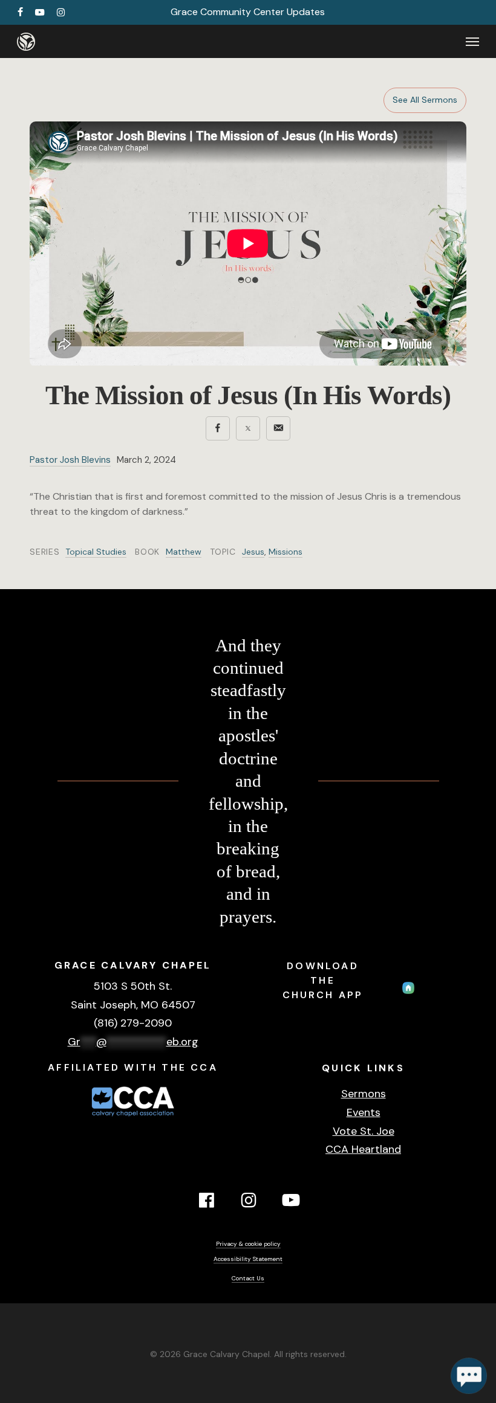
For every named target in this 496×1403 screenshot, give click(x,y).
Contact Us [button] (248, 1278)
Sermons (363, 1093)
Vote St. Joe (363, 1131)
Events (363, 1112)
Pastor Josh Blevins (70, 460)
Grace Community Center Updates (248, 11)
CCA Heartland (363, 1149)
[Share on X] (248, 428)
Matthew (183, 551)
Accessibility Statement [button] (248, 1259)
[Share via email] (278, 428)
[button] (472, 42)
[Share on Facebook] (218, 428)
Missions (285, 551)
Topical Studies (95, 551)
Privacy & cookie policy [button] (248, 1244)
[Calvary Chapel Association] (133, 1118)
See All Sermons (425, 99)
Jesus (253, 551)
